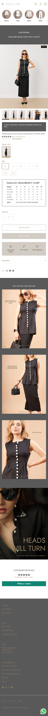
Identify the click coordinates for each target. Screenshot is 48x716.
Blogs (20, 701)
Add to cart (24, 227)
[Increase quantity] (14, 217)
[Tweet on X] (7, 271)
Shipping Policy (7, 650)
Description (6, 260)
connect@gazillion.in (12, 674)
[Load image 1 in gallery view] (24, 76)
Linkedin (4, 681)
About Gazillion (7, 609)
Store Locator (6, 613)
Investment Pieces (7, 630)
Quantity (5, 212)
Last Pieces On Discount (9, 634)
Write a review (24, 583)
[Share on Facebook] (10, 271)
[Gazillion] (12, 4)
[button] (6, 137)
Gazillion (9, 708)
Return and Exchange (8, 648)
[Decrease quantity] (4, 217)
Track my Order (7, 652)
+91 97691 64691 (11, 666)
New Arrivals (6, 626)
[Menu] (2, 4)
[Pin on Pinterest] (13, 271)
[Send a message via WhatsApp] (43, 711)
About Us (4, 701)
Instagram (5, 677)
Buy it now (24, 236)
